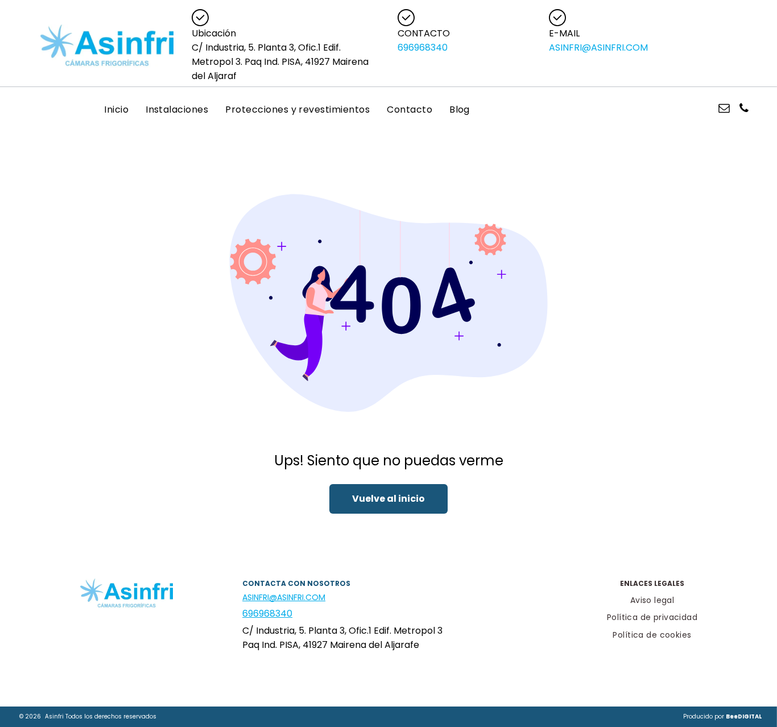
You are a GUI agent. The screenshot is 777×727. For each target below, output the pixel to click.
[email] (724, 109)
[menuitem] (116, 109)
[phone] (744, 109)
